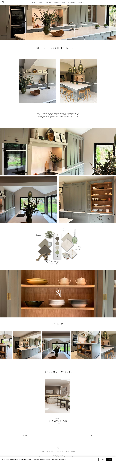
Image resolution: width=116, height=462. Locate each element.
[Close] (114, 459)
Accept (109, 459)
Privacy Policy (62, 459)
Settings (102, 459)
